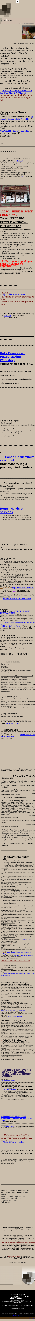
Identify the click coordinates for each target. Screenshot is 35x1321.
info (22, 176)
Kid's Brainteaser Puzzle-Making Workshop (12, 356)
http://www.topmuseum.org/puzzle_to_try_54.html (17, 623)
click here (7, 316)
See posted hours (26, 939)
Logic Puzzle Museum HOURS (23, 588)
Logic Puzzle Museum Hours (13, 295)
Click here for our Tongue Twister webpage (13, 1010)
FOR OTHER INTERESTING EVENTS (19, 961)
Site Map (31, 1318)
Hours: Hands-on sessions (12, 510)
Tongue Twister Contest (15, 1016)
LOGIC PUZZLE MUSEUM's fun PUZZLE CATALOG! (16, 91)
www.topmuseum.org (17, 1315)
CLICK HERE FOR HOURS (14, 130)
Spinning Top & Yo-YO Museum (23, 955)
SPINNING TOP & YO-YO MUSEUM (17, 599)
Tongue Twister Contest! (8, 1080)
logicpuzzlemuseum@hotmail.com (23, 43)
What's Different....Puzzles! (13, 1142)
